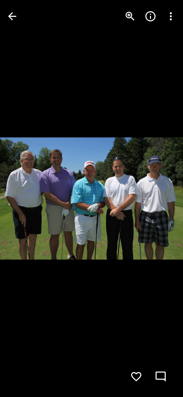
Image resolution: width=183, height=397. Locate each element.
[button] (28, 198)
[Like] (136, 377)
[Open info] (150, 16)
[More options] (171, 16)
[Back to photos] (12, 16)
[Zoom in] (130, 16)
